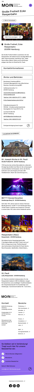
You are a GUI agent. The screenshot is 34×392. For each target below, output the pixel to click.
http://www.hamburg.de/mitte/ (13, 100)
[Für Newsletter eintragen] (29, 368)
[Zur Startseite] (17, 296)
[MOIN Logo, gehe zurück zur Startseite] (15, 5)
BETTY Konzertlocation (12, 198)
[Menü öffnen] (30, 5)
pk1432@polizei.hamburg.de (12, 116)
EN (3, 1)
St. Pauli (5, 273)
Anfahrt (4, 315)
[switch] (12, 354)
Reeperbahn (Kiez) (10, 235)
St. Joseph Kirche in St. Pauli (14, 159)
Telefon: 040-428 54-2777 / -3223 (15, 97)
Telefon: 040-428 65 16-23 (12, 119)
